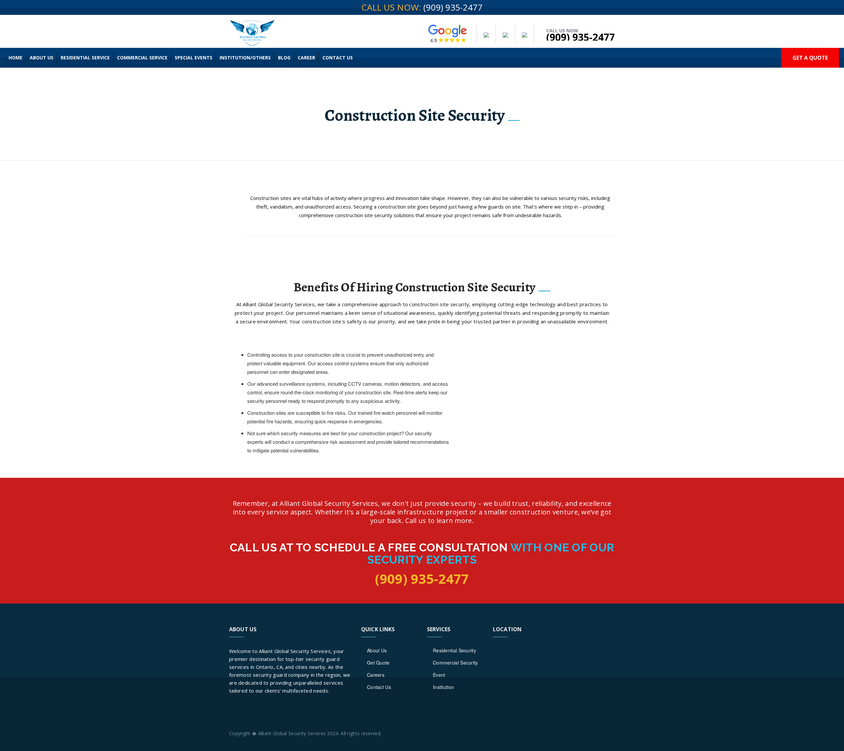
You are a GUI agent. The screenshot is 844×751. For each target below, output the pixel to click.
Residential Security (454, 650)
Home (15, 57)
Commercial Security (455, 662)
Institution (443, 687)
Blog (284, 57)
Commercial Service (142, 57)
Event (439, 674)
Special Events (193, 57)
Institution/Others (245, 57)
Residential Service (85, 57)
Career (306, 57)
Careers (375, 674)
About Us (41, 57)
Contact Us (337, 57)
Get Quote (378, 662)
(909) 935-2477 (453, 7)
